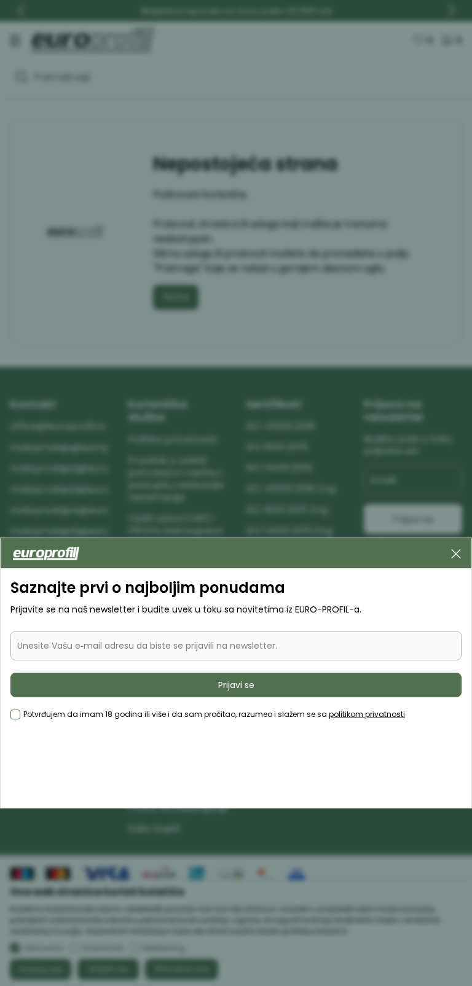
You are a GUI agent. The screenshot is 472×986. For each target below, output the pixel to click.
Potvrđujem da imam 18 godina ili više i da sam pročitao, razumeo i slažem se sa (214, 714)
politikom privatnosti (367, 714)
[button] (456, 553)
